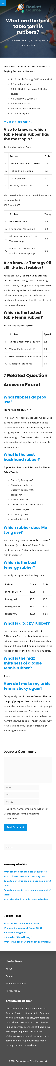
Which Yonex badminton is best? (21, 923)
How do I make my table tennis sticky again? (27, 686)
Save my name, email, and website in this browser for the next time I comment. (28, 813)
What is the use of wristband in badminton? (27, 941)
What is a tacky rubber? (27, 623)
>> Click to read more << (18, 121)
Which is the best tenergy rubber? (20, 565)
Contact (10, 976)
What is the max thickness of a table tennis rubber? (23, 663)
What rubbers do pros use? (25, 400)
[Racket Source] (28, 7)
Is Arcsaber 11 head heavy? (18, 937)
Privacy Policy (13, 990)
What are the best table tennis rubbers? (25, 871)
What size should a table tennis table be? (26, 899)
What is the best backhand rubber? (22, 457)
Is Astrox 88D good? (15, 932)
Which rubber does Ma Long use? (25, 530)
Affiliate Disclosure (16, 983)
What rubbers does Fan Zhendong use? (25, 876)
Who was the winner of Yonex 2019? (23, 928)
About (9, 968)
